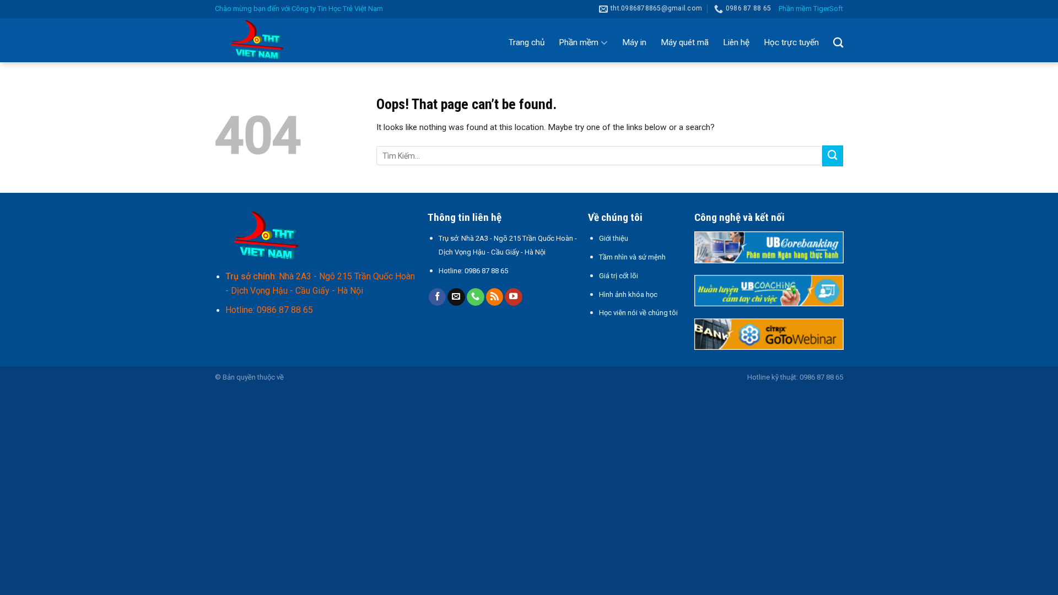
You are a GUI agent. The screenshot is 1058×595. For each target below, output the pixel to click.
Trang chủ (526, 42)
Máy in (634, 42)
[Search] (838, 42)
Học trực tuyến (791, 42)
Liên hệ (736, 42)
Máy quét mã (685, 42)
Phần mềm (578, 42)
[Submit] (832, 155)
